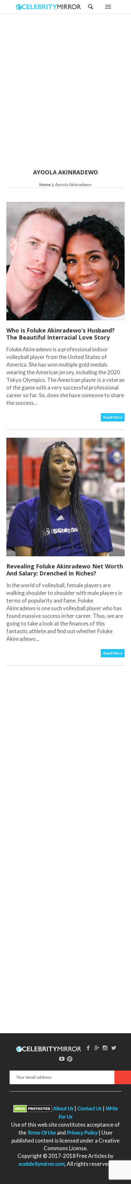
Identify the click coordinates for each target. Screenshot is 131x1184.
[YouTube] (62, 1058)
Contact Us (89, 1108)
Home (45, 184)
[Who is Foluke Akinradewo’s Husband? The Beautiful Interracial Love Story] (65, 261)
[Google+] (96, 1047)
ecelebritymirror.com (42, 1163)
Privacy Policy (82, 1132)
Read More (112, 417)
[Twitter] (114, 1047)
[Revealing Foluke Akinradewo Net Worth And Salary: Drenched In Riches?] (65, 497)
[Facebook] (88, 1047)
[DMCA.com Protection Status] (32, 1108)
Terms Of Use (41, 1132)
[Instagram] (105, 1047)
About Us (63, 1108)
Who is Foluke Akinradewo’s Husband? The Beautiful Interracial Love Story (60, 333)
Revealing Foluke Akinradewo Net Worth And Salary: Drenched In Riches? (64, 569)
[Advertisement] (65, 95)
